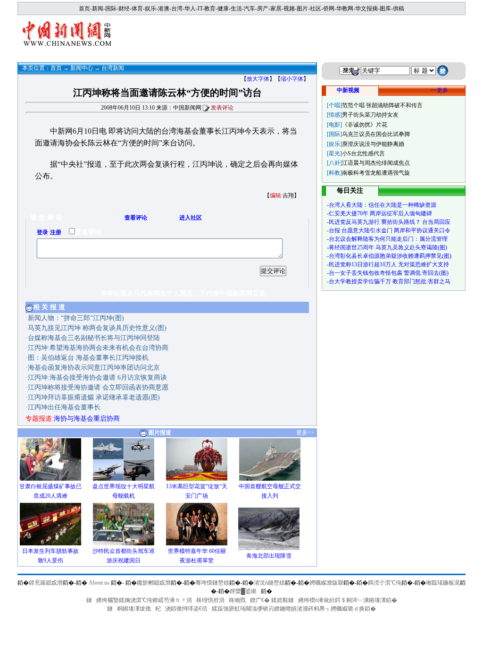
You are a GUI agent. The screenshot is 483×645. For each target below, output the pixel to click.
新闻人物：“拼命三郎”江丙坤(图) (76, 318)
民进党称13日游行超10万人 (363, 264)
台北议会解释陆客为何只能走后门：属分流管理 (388, 239)
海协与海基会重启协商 (87, 418)
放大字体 (258, 79)
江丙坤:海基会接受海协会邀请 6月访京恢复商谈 (97, 377)
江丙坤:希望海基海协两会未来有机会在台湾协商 (98, 347)
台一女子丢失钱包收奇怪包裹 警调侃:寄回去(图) (389, 273)
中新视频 (348, 90)
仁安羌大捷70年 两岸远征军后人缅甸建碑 (380, 213)
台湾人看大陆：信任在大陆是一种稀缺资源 (382, 205)
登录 (42, 232)
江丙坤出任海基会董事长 (64, 407)
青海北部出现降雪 (268, 555)
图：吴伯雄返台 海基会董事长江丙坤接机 (88, 357)
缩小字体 (292, 79)
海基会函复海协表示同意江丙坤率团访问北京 (94, 367)
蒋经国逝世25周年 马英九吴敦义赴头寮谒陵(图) (388, 247)
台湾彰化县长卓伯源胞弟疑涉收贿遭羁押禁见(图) (390, 256)
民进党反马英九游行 (354, 222)
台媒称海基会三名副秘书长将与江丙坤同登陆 (94, 337)
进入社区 (190, 217)
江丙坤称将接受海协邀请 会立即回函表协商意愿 (98, 387)
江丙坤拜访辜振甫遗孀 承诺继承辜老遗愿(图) (94, 397)
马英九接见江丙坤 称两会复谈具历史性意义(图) (97, 327)
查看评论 (136, 217)
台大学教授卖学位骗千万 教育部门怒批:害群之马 (389, 281)
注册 (55, 232)
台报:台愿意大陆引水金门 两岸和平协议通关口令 (389, 230)
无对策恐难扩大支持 (423, 264)
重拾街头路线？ (401, 222)
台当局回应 (436, 222)
